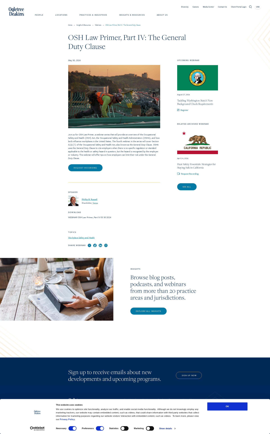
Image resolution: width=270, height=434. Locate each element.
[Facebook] (95, 245)
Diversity (185, 6)
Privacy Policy (67, 419)
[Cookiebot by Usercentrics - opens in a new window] (37, 428)
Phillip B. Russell (89, 199)
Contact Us (222, 6)
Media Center (208, 6)
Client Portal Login (238, 6)
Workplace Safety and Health (81, 237)
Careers (196, 6)
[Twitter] (89, 245)
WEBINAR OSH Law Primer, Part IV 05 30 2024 (89, 217)
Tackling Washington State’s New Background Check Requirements (195, 102)
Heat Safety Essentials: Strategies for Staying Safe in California (196, 165)
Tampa (95, 203)
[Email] (106, 245)
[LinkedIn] (100, 245)
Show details (165, 428)
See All (187, 186)
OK (227, 406)
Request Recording (85, 167)
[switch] (100, 428)
